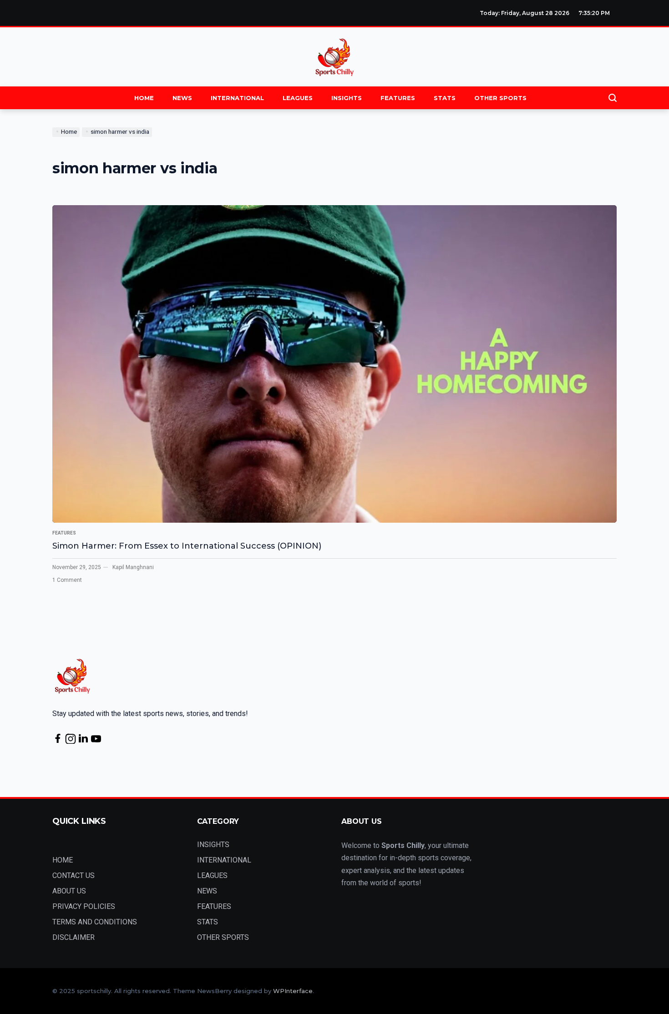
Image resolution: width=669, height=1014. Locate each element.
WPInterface (293, 990)
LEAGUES (298, 97)
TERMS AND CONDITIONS (94, 922)
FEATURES (397, 97)
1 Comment (67, 580)
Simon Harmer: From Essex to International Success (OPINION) (186, 546)
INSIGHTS (346, 97)
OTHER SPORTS (500, 97)
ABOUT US (69, 891)
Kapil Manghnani (133, 567)
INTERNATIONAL (237, 97)
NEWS (182, 97)
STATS (445, 97)
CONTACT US (73, 875)
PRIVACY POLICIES (83, 906)
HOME (144, 97)
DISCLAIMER (73, 937)
